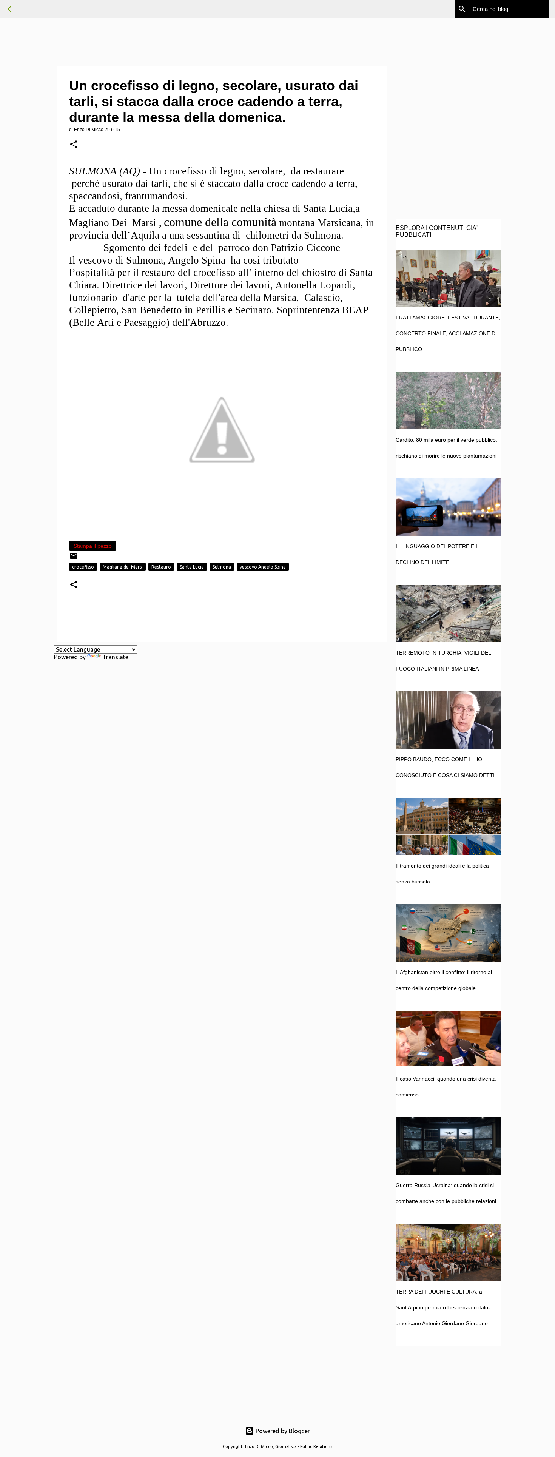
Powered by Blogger (282, 1431)
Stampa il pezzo (93, 546)
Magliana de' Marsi (123, 566)
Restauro (161, 566)
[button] (73, 145)
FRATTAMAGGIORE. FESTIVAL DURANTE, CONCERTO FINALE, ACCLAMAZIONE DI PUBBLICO (448, 333)
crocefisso (83, 566)
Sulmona (222, 566)
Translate (115, 657)
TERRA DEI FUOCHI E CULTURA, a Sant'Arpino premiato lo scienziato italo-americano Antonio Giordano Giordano (443, 1307)
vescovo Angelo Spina (263, 566)
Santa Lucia (192, 566)
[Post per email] (73, 558)
